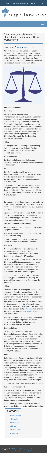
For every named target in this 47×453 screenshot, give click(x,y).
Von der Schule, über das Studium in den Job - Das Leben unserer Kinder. (29, 450)
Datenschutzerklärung (20, 3)
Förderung (15, 422)
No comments (29, 47)
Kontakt (33, 3)
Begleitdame (27, 311)
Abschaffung (16, 415)
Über (8, 3)
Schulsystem (16, 433)
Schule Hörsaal (17, 430)
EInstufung (15, 419)
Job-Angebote (31, 309)
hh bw (19, 47)
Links (41, 3)
